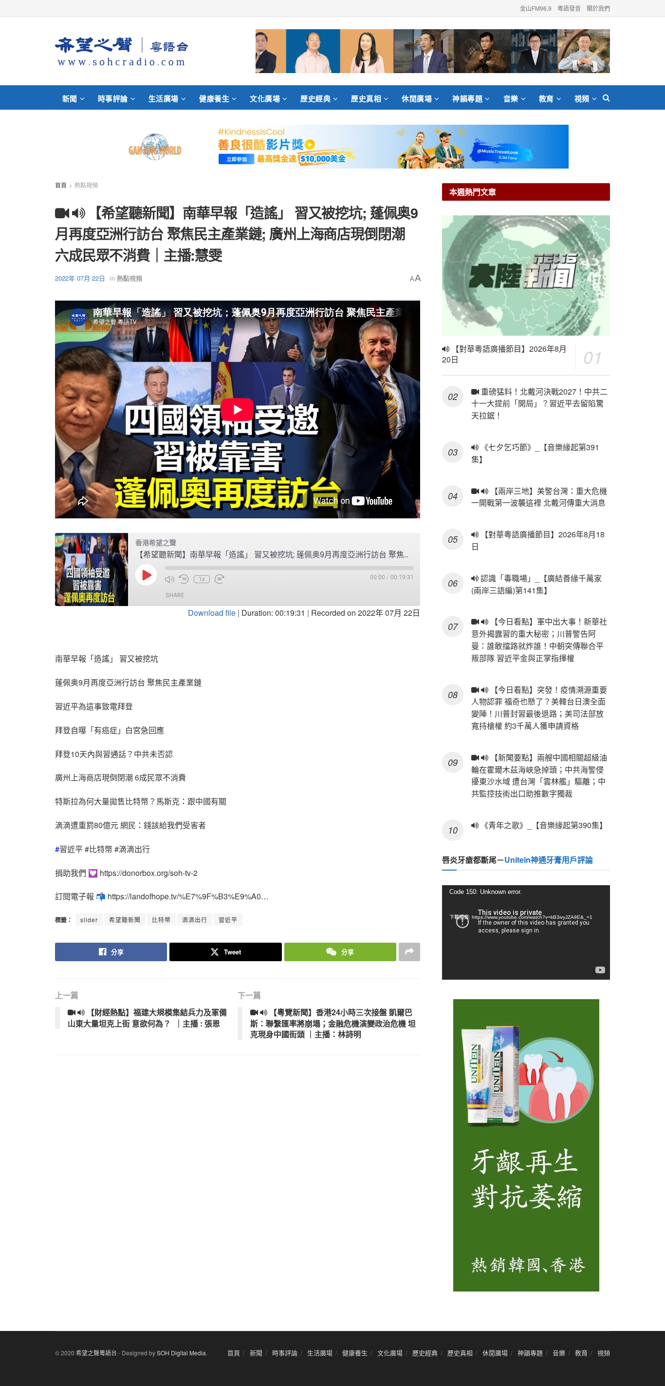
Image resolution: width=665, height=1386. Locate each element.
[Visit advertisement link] (433, 51)
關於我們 (598, 8)
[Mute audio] (169, 579)
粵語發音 (569, 8)
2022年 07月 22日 (80, 278)
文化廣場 (265, 98)
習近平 (228, 919)
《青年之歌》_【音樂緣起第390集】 (543, 825)
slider (89, 919)
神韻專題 (467, 98)
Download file (212, 612)
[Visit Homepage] (121, 51)
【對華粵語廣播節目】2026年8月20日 (504, 354)
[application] (526, 932)
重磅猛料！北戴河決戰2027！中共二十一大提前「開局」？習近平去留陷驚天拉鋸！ (539, 403)
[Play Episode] (146, 575)
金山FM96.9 (536, 8)
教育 (546, 98)
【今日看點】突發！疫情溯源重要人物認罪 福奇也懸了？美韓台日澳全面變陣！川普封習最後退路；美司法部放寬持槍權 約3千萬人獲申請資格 (539, 707)
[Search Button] (606, 97)
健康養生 (214, 98)
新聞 (69, 98)
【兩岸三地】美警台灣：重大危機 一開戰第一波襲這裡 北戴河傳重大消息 (539, 497)
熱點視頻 (86, 185)
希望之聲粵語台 (96, 1352)
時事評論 (113, 98)
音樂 (510, 98)
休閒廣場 (417, 98)
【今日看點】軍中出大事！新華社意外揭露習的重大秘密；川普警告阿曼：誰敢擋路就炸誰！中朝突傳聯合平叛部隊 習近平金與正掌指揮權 (539, 639)
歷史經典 (315, 98)
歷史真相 (366, 98)
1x (202, 579)
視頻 (582, 98)
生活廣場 (163, 98)
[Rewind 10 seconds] (184, 579)
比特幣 (161, 919)
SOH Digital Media (181, 1352)
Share (175, 595)
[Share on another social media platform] (409, 952)
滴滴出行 (194, 919)
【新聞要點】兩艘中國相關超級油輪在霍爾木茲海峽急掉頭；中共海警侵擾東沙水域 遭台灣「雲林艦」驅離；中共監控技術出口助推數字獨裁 (539, 775)
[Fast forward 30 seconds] (219, 579)
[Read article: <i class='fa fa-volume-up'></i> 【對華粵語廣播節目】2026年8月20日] (526, 275)
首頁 (61, 185)
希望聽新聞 (125, 919)
